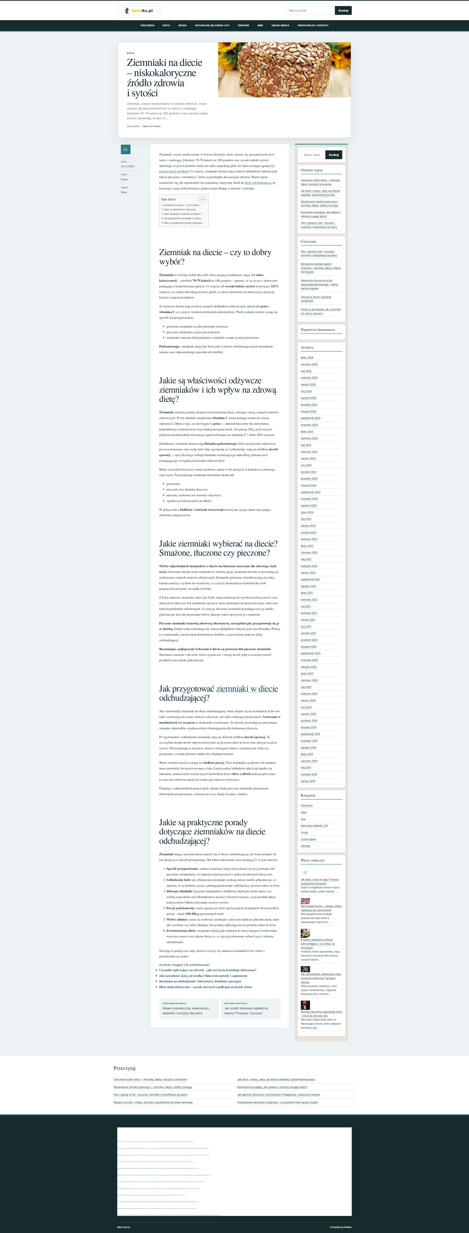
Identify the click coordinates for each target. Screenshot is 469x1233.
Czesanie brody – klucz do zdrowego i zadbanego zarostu (158, 1166)
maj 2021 (306, 606)
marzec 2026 (308, 384)
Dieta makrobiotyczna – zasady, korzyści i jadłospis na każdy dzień (205, 987)
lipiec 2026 (307, 357)
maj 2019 (306, 767)
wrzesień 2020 (309, 659)
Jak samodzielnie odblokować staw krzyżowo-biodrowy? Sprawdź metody (321, 978)
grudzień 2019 (309, 720)
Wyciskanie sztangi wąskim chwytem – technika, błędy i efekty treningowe (321, 267)
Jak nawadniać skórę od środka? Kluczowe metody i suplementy (203, 975)
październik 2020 (310, 653)
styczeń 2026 (308, 397)
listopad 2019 (308, 727)
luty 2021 (306, 626)
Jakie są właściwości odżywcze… (181, 209)
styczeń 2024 (308, 532)
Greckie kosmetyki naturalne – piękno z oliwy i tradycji (155, 1160)
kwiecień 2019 (309, 774)
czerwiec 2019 (309, 760)
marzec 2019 (308, 781)
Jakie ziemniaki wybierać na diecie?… (184, 213)
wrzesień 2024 (309, 498)
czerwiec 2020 (309, 680)
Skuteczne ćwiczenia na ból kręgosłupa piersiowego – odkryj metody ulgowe (319, 284)
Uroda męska (280, 25)
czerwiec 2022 (309, 552)
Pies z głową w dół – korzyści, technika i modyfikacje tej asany (150, 1094)
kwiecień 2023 (309, 538)
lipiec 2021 (307, 592)
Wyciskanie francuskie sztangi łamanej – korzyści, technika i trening (164, 1173)
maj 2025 (306, 444)
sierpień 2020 (309, 666)
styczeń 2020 (308, 713)
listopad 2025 (308, 411)
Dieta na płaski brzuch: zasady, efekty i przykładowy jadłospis (160, 1180)
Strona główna (341, 1227)
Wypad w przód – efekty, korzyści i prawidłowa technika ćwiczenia (153, 1102)
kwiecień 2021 (309, 612)
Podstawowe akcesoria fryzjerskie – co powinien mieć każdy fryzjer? (277, 1102)
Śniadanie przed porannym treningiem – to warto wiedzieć (158, 1187)
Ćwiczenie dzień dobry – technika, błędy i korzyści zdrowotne (150, 1079)
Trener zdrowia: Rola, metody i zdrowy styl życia (151, 1193)
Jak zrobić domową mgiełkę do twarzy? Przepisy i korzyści (246, 1008)
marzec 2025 (308, 458)
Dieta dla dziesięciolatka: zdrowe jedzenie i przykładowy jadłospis (163, 1153)
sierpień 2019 (308, 747)
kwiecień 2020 (309, 693)
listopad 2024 (308, 485)
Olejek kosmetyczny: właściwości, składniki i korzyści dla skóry (186, 1008)
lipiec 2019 (307, 754)
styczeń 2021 (308, 633)
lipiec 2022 (307, 545)
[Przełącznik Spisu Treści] (201, 199)
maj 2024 (306, 518)
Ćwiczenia (148, 25)
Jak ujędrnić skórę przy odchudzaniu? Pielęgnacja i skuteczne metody (278, 1094)
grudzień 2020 (309, 639)
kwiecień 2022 (309, 565)
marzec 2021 (308, 619)
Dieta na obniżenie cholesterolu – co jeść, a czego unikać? (157, 1200)
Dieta (166, 25)
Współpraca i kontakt (313, 25)
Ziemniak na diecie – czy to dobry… (183, 205)
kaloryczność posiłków (174, 171)
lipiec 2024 (307, 512)
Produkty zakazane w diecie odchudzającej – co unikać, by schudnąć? (318, 943)
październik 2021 (310, 579)
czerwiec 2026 (309, 364)
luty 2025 (306, 465)
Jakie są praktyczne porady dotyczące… (184, 222)
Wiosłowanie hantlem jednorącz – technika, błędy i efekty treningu (153, 1087)
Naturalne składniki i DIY (212, 25)
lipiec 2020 (307, 673)
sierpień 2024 (309, 505)
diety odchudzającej (258, 182)
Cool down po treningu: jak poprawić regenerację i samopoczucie (163, 1146)
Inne (260, 25)
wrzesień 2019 (309, 740)
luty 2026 (306, 391)
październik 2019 (310, 733)
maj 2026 (306, 370)
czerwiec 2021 (309, 599)
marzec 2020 (308, 700)
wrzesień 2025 (309, 424)
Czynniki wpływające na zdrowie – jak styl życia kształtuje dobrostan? (207, 970)
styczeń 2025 (308, 471)
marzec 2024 (308, 525)
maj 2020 (306, 686)
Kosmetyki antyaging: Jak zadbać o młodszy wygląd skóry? (272, 1087)
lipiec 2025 (307, 431)
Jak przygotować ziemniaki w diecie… (184, 218)
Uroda (182, 25)
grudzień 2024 (309, 478)
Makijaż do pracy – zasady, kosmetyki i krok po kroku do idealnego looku (168, 1213)
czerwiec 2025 (309, 438)
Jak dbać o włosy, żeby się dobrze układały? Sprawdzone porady (276, 1079)
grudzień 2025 (309, 404)
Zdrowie (243, 25)
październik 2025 (310, 417)
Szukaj (343, 10)
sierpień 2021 (308, 586)
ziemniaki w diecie (247, 688)
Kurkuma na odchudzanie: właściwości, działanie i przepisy (200, 981)
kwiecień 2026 (309, 377)
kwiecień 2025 (309, 451)
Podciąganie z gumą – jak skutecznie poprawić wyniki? (155, 1140)
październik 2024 (310, 492)
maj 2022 (306, 559)
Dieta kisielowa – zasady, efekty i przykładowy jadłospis (156, 1207)
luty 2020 (306, 707)
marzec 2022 (308, 572)
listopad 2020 (308, 646)
